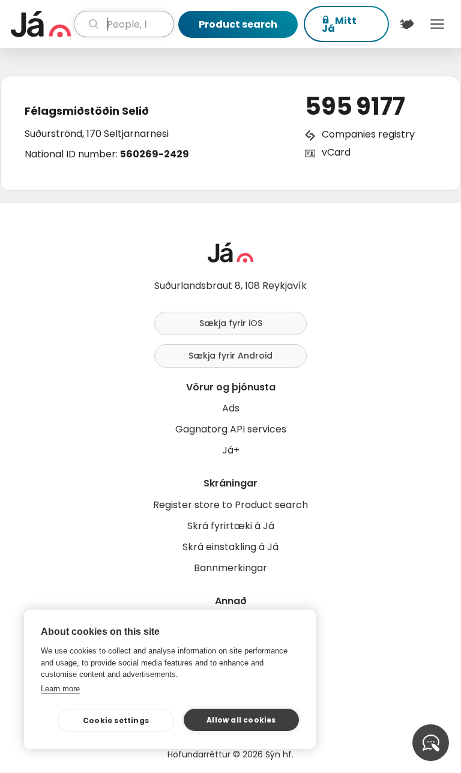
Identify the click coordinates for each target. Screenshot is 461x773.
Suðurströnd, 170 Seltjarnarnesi (97, 134)
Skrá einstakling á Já (230, 547)
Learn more (60, 688)
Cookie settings (116, 720)
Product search (238, 24)
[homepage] (41, 24)
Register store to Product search (230, 505)
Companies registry (368, 134)
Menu (437, 24)
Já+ (231, 450)
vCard (336, 152)
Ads (231, 408)
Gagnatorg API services (230, 429)
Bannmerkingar (230, 568)
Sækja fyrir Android (230, 356)
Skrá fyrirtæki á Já (230, 526)
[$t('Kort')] (407, 24)
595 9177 (355, 106)
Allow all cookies (241, 720)
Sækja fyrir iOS (230, 323)
